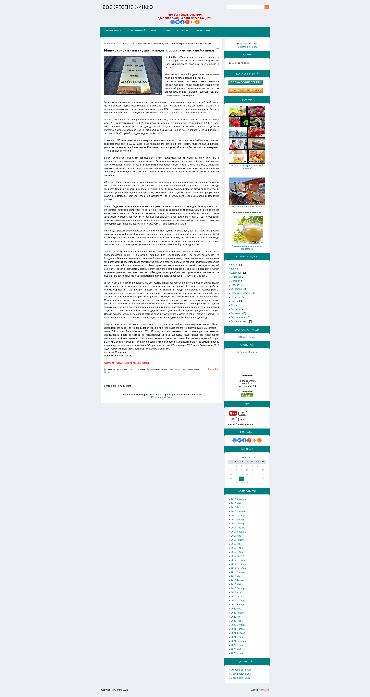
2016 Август (237, 507)
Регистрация (158, 397)
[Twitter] (233, 63)
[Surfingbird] (248, 63)
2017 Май (236, 544)
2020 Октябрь (238, 625)
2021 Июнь (237, 637)
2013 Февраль (238, 499)
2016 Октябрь (238, 515)
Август (126, 43)
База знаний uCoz (240, 678)
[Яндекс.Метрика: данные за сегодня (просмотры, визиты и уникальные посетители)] (247, 352)
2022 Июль (237, 645)
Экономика (237, 313)
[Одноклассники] (236, 63)
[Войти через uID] (172, 22)
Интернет (236, 277)
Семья (234, 305)
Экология (236, 309)
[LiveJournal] (242, 63)
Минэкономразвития (158, 369)
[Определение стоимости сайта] (247, 396)
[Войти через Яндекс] (187, 22)
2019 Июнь (237, 592)
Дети (233, 268)
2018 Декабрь (238, 588)
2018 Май (236, 584)
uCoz (266, 690)
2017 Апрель (238, 540)
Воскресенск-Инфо (128, 7)
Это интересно (239, 317)
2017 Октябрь (238, 564)
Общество (111, 369)
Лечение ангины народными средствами (247, 247)
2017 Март (236, 536)
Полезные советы (240, 293)
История (235, 281)
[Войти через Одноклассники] (197, 22)
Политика (236, 297)
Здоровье (236, 273)
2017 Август (237, 556)
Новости (235, 285)
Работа (235, 301)
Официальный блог (241, 670)
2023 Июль (237, 653)
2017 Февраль (238, 531)
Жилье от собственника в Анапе (247, 206)
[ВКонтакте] (230, 63)
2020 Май (236, 617)
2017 (118, 43)
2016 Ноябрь (238, 519)
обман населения (175, 369)
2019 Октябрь (238, 600)
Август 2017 (247, 457)
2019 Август (237, 596)
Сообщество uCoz (241, 674)
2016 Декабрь (238, 523)
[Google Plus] (245, 63)
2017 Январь (238, 527)
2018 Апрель (238, 580)
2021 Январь (238, 629)
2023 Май (236, 649)
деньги (196, 369)
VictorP (142, 369)
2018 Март (236, 576)
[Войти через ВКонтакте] (177, 22)
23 (134, 43)
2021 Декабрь (238, 641)
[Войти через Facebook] (182, 22)
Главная (108, 43)
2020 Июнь (237, 621)
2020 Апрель (238, 613)
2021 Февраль (238, 633)
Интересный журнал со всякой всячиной (247, 166)
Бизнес (235, 264)
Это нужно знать (240, 321)
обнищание (188, 369)
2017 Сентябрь (239, 560)
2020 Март (236, 608)
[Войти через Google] (192, 22)
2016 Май (236, 503)
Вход (169, 397)
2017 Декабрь (238, 568)
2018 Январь (238, 572)
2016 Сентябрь (239, 511)
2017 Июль (237, 552)
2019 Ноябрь (238, 604)
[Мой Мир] (239, 63)
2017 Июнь (237, 548)
